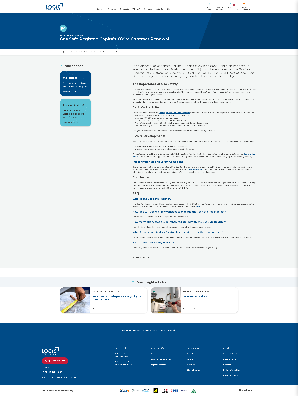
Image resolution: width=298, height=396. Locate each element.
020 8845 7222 (121, 356)
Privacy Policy (229, 359)
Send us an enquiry (123, 364)
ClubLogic (124, 9)
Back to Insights (142, 257)
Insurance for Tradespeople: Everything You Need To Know (117, 297)
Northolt (191, 365)
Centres (112, 9)
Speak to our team (56, 360)
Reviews (148, 9)
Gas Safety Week (197, 169)
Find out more (245, 390)
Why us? (136, 9)
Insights (159, 9)
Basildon (191, 354)
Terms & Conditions (232, 354)
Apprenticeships (158, 365)
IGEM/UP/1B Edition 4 (195, 296)
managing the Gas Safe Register (174, 113)
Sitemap (227, 365)
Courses (101, 9)
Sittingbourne (193, 370)
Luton (190, 359)
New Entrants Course (161, 359)
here (198, 206)
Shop (169, 9)
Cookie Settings (230, 375)
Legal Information (231, 370)
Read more (98, 309)
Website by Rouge (70, 377)
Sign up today (165, 330)
